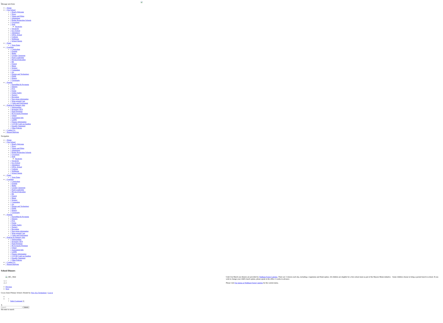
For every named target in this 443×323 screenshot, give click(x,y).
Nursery (15, 95)
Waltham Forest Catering (268, 277)
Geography (16, 80)
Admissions (16, 18)
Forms (14, 91)
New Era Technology (39, 293)
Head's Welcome (18, 12)
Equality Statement (18, 126)
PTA (13, 89)
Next (7, 289)
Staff (13, 24)
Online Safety (17, 93)
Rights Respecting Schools (21, 20)
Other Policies (17, 128)
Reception (15, 97)
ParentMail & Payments (20, 85)
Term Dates (16, 45)
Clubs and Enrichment (20, 103)
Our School (11, 10)
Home (9, 8)
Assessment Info (18, 118)
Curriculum (16, 49)
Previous (9, 287)
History (14, 78)
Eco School (16, 31)
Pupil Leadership (18, 58)
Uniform (15, 37)
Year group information (20, 99)
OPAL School (17, 35)
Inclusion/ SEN (17, 109)
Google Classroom (18, 56)
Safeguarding (16, 107)
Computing (16, 70)
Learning (10, 47)
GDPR (14, 120)
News (14, 14)
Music (14, 66)
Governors (15, 22)
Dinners (14, 87)
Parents (9, 82)
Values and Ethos (18, 16)
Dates (9, 43)
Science (14, 68)
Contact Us (11, 130)
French (14, 64)
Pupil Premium (17, 111)
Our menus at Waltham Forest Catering (248, 283)
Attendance (16, 33)
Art (13, 72)
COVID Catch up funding (21, 124)
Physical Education (19, 60)
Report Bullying (13, 132)
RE (13, 62)
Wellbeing (15, 39)
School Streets (17, 41)
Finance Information (19, 122)
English (14, 51)
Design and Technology (20, 74)
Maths (14, 53)
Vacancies (18, 27)
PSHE (14, 76)
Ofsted (14, 116)
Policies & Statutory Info (16, 105)
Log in (50, 293)
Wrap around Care (18, 101)
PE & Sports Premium (20, 114)
